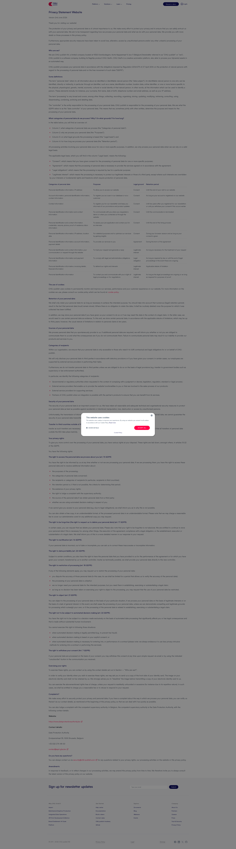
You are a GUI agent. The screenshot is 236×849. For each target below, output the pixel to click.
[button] (92, 428)
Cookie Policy (118, 432)
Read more (112, 423)
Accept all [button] (142, 428)
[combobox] (152, 415)
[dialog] (118, 424)
